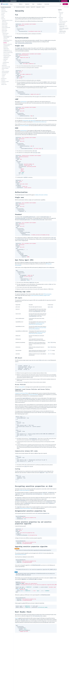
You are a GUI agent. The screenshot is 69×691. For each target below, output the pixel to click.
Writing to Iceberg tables (8, 52)
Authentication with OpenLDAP (29, 120)
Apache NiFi (4, 31)
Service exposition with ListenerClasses (7, 37)
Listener (3, 75)
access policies (22, 386)
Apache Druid (4, 24)
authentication (23, 101)
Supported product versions (7, 20)
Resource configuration (7, 44)
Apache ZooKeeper (5, 71)
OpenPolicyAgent (5, 72)
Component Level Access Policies (21, 393)
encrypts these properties (24, 490)
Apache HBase (4, 26)
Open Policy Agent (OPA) (63, 21)
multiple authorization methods (41, 194)
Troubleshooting (6, 62)
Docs (11, 4)
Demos (2, 14)
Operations (5, 59)
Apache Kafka (4, 30)
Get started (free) (64, 1)
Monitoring (4, 21)
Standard (60, 20)
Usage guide (5, 34)
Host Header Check (62, 33)
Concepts (3, 13)
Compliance (39, 4)
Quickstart (3, 8)
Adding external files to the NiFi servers (7, 41)
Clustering (5, 38)
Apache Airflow (5, 23)
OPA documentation (47, 294)
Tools (33, 4)
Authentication (61, 12)
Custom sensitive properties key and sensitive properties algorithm (63, 29)
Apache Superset (5, 68)
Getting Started (4, 11)
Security (5, 42)
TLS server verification (24, 125)
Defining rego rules (62, 22)
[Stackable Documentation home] (1, 1)
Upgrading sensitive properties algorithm (62, 31)
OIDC (60, 16)
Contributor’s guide (5, 81)
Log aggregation (6, 45)
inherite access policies (33, 394)
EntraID (4, 60)
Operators (27, 4)
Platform (20, 4)
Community (47, 4)
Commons (4, 74)
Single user (61, 13)
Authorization (61, 17)
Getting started (5, 33)
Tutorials (3, 15)
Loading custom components (6, 57)
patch (17, 618)
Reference (4, 63)
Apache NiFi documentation (20, 554)
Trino (3, 69)
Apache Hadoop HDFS (6, 27)
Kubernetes (3, 10)
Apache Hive (4, 29)
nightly (64, 4)
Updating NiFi (6, 48)
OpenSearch (4, 65)
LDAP (60, 14)
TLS (59, 11)
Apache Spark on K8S (6, 66)
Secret (3, 77)
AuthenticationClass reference (39, 121)
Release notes (4, 84)
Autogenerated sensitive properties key (63, 26)
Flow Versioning (6, 54)
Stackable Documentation (6, 7)
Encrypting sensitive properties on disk (62, 24)
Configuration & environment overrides (7, 50)
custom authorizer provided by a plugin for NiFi (40, 295)
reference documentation (25, 508)
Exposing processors (7, 55)
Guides (2, 17)
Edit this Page (66, 6)
